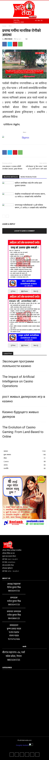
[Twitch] (27, 755)
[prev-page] (3, 216)
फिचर (10, 26)
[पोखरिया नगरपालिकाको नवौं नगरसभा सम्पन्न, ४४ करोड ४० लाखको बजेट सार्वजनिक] (8, 197)
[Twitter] (10, 44)
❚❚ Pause (24, 291)
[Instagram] (17, 755)
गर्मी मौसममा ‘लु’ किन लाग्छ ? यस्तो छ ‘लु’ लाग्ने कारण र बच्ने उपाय (36, 167)
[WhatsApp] (20, 44)
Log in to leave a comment (24, 231)
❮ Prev (13, 291)
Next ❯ (36, 291)
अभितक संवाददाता (8, 39)
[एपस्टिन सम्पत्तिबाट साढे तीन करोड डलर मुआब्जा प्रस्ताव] (8, 186)
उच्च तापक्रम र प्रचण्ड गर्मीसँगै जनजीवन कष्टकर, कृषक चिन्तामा (12, 167)
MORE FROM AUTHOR (28, 177)
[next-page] (7, 216)
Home (4, 26)
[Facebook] (4, 44)
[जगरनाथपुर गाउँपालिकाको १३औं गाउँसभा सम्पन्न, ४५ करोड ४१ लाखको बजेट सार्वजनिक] (8, 208)
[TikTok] (22, 755)
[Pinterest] (15, 44)
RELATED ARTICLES (11, 177)
